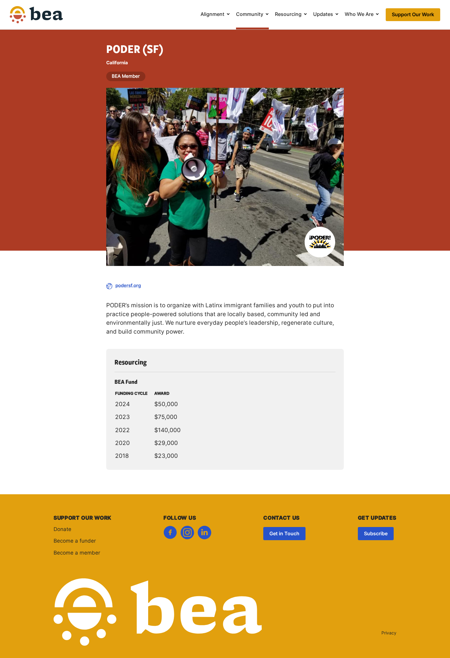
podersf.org (128, 286)
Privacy (388, 633)
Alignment (212, 14)
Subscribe (376, 534)
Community (249, 14)
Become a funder (75, 541)
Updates (323, 14)
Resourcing (288, 14)
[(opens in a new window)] (170, 534)
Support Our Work (413, 15)
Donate (62, 529)
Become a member (77, 553)
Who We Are (359, 14)
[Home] (36, 19)
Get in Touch (284, 534)
